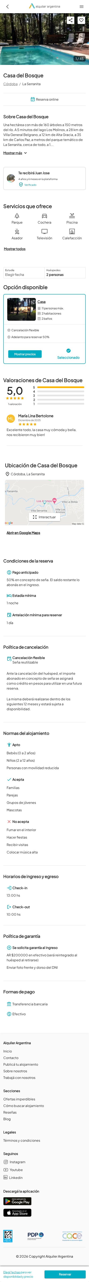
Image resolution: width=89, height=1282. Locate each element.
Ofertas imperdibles (19, 1099)
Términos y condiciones (21, 1140)
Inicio (7, 1051)
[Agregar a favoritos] (81, 20)
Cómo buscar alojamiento (23, 1105)
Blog (7, 1119)
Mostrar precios (25, 354)
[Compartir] (70, 20)
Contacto (10, 1058)
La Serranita (31, 84)
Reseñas (10, 1112)
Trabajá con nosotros (19, 1077)
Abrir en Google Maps (23, 532)
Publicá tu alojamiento (20, 1064)
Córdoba (10, 84)
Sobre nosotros (15, 1071)
